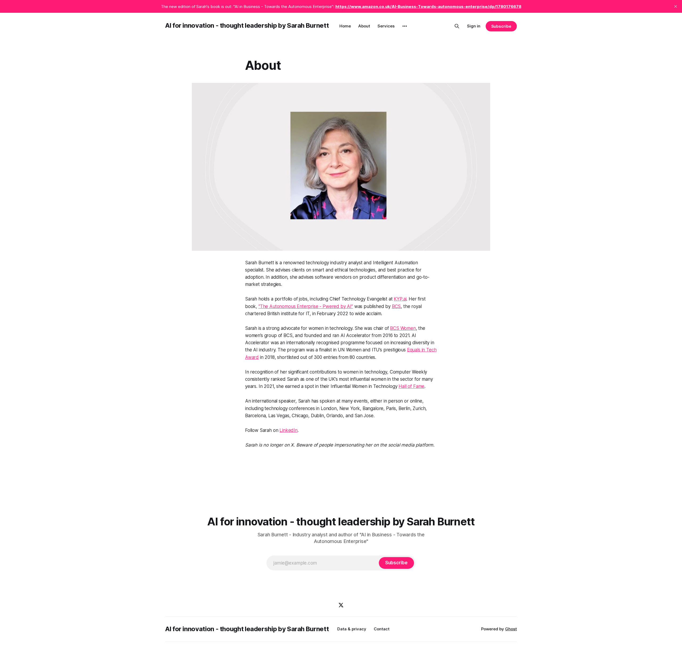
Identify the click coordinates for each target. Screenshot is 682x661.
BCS (396, 306)
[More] (404, 26)
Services (386, 26)
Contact (381, 628)
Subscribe (501, 26)
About (364, 26)
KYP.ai (400, 299)
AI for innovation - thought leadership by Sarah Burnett (247, 25)
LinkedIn (288, 430)
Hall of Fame (411, 386)
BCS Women (403, 328)
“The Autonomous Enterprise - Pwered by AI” (305, 306)
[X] (341, 605)
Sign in (473, 26)
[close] (675, 6)
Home (345, 26)
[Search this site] (457, 26)
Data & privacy (351, 628)
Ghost (511, 628)
